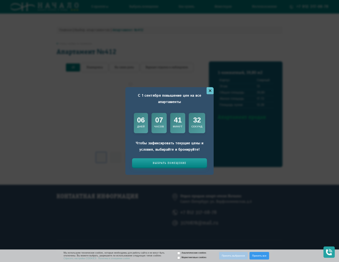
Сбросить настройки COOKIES (80, 258)
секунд (197, 126)
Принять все (259, 255)
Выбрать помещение (169, 163)
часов (159, 126)
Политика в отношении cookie (114, 258)
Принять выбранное (233, 255)
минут (178, 126)
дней (141, 126)
